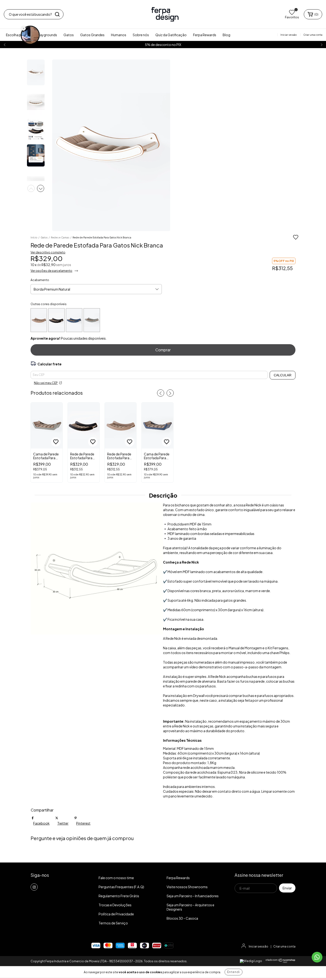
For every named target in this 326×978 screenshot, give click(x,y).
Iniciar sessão (258, 946)
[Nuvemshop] (280, 962)
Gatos (68, 35)
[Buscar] (57, 14)
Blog (226, 35)
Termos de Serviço (113, 923)
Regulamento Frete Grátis (119, 896)
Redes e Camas (60, 237)
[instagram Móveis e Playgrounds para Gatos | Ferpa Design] (34, 887)
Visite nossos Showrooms (187, 887)
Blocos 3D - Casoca (182, 918)
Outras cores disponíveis (49, 304)
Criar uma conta (284, 946)
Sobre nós (141, 35)
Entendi (233, 972)
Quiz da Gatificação (171, 35)
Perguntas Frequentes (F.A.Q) (121, 887)
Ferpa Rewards (204, 35)
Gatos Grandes (92, 35)
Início (34, 237)
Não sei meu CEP (46, 382)
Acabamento (40, 280)
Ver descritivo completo (48, 252)
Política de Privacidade (116, 914)
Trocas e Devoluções (115, 905)
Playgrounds (47, 35)
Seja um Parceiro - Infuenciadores (193, 896)
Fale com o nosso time (116, 878)
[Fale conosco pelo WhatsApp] (317, 957)
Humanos (118, 35)
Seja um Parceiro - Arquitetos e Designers (190, 907)
